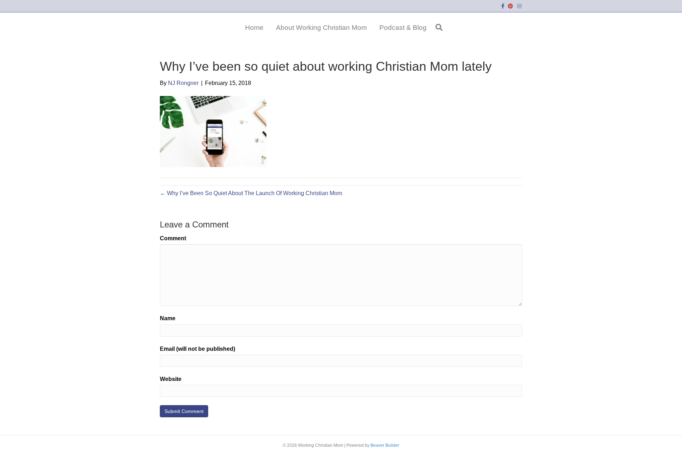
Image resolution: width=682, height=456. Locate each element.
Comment (173, 238)
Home (254, 27)
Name (167, 318)
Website (171, 379)
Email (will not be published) (197, 349)
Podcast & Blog (403, 27)
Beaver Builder (384, 445)
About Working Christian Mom (321, 27)
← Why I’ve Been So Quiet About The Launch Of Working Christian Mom (251, 193)
